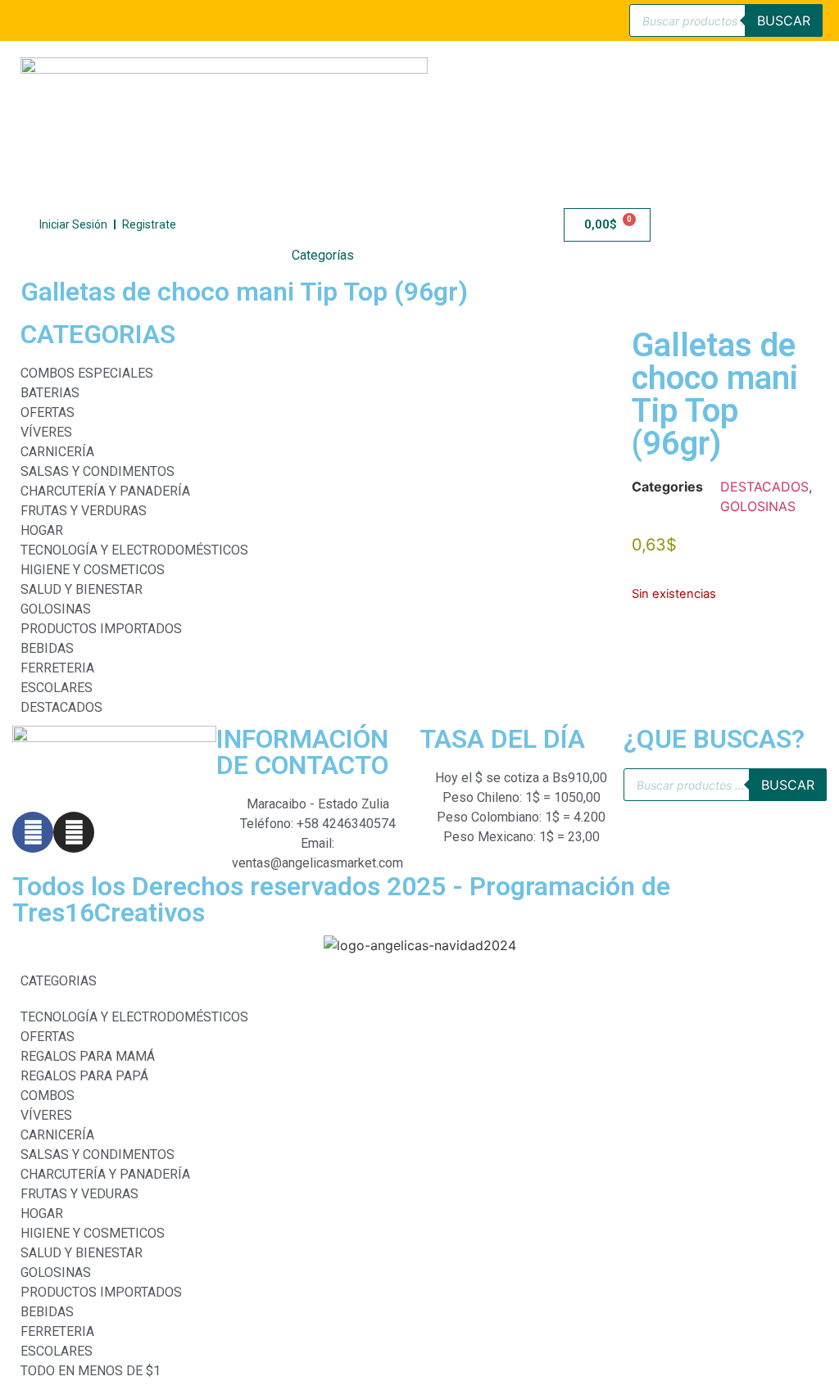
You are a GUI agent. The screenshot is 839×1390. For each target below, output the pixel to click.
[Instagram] (73, 832)
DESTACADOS (764, 486)
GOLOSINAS (758, 506)
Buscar (783, 20)
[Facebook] (32, 832)
